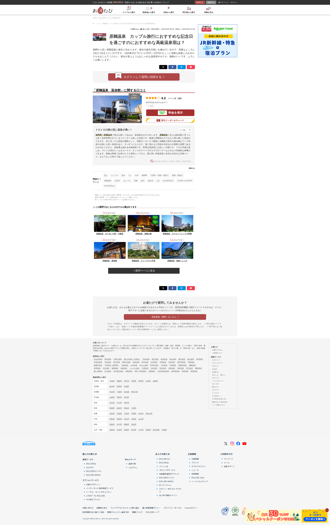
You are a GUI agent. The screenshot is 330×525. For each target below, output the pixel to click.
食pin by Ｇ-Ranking (219, 402)
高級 (136, 181)
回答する (200, 2)
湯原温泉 (171, 368)
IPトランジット (165, 485)
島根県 (119, 419)
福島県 (155, 381)
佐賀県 (119, 430)
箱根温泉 (129, 371)
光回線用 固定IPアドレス (169, 474)
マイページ (224, 2)
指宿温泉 (194, 371)
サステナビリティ (199, 466)
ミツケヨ (215, 393)
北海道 (112, 381)
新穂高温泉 (182, 365)
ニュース (195, 470)
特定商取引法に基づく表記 (93, 512)
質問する (211, 2)
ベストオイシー (218, 381)
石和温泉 (171, 362)
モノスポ (215, 384)
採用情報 (195, 474)
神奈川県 (134, 392)
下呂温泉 (164, 365)
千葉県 (119, 392)
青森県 (119, 381)
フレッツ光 (163, 466)
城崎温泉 (192, 365)
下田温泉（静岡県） (111, 365)
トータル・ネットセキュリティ (99, 492)
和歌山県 (149, 414)
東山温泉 (173, 359)
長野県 (119, 397)
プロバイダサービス (167, 470)
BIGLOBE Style (198, 477)
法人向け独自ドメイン (168, 495)
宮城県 (133, 381)
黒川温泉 (189, 368)
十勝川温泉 (117, 359)
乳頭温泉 (146, 359)
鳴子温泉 (155, 359)
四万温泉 (116, 362)
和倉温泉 (125, 365)
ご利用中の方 (226, 453)
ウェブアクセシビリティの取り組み (124, 508)
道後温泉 (124, 368)
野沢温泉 (145, 362)
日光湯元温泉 (118, 371)
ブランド (195, 462)
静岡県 (112, 408)
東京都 (126, 392)
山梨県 (112, 397)
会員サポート (229, 466)
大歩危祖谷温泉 (163, 371)
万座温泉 (107, 362)
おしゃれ (127, 181)
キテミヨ (215, 378)
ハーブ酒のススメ (218, 405)
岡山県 (126, 419)
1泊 (158, 181)
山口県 (140, 419)
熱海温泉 (185, 371)
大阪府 (126, 414)
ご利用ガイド (217, 353)
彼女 (123, 175)
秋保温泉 (164, 359)
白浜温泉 (106, 368)
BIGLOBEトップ (152, 512)
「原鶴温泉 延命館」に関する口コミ (119, 90)
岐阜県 (119, 408)
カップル (114, 175)
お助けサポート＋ (93, 484)
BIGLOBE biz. (164, 459)
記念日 (117, 181)
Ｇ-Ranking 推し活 (219, 399)
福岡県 (144, 175)
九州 (136, 175)
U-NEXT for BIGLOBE (95, 495)
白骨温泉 (154, 362)
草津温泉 (199, 359)
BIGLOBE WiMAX (93, 475)
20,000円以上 (109, 186)
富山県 (112, 403)
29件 (180, 98)
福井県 (126, 403)
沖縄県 (164, 430)
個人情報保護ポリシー (151, 508)
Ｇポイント (216, 360)
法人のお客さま (162, 453)
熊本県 (133, 430)
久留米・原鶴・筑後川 (159, 175)
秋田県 (140, 381)
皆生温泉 (162, 368)
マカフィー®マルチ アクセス (170, 490)
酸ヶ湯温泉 (98, 371)
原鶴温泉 (107, 181)
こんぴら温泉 (134, 368)
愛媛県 (126, 424)
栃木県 (112, 386)
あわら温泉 (143, 365)
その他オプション (93, 499)
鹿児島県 (156, 430)
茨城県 (126, 386)
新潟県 (126, 397)
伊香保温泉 (98, 362)
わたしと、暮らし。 (219, 375)
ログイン (233, 2)
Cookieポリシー (191, 508)
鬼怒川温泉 (126, 362)
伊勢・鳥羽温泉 (140, 371)
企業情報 (192, 453)
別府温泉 (180, 368)
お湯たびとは (217, 350)
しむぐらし (133, 467)
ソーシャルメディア (200, 481)
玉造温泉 (154, 368)
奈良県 (140, 414)
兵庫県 (133, 414)
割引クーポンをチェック (172, 120)
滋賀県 (112, 414)
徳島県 (112, 424)
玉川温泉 (107, 371)
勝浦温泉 (115, 368)
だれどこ (215, 366)
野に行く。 (216, 387)
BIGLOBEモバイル (93, 471)
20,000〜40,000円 (184, 181)
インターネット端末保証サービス (99, 488)
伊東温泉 (191, 362)
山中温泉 (134, 365)
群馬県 (119, 386)
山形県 (148, 381)
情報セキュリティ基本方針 (118, 512)
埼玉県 (112, 392)
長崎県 (126, 430)
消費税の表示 (101, 508)
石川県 (119, 403)
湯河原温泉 (181, 362)
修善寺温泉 (98, 365)
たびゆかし (216, 396)
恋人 (106, 175)
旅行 (143, 181)
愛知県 (126, 408)
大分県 (140, 430)
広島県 (133, 419)
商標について (137, 512)
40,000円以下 (168, 181)
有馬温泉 (97, 368)
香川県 (119, 424)
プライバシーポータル (172, 508)
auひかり (90, 467)
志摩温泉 (151, 371)
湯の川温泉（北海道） (132, 359)
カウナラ (215, 390)
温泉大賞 (132, 463)
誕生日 (150, 181)
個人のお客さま (89, 453)
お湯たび (215, 372)
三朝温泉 (145, 368)
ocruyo (214, 369)
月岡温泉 (162, 362)
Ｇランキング (217, 363)
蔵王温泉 (181, 359)
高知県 (133, 424)
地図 (151, 106)
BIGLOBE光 (91, 463)
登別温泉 (107, 359)
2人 (130, 175)
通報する (192, 168)
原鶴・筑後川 (177, 175)
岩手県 (126, 381)
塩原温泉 (136, 362)
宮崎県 (148, 430)
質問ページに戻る (145, 270)
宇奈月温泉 (154, 365)
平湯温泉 (173, 365)
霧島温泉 (198, 368)
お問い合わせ (87, 508)
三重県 (133, 408)
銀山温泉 (190, 359)
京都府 (119, 414)
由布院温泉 (175, 371)
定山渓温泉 (98, 359)
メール (226, 462)
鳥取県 (112, 419)
